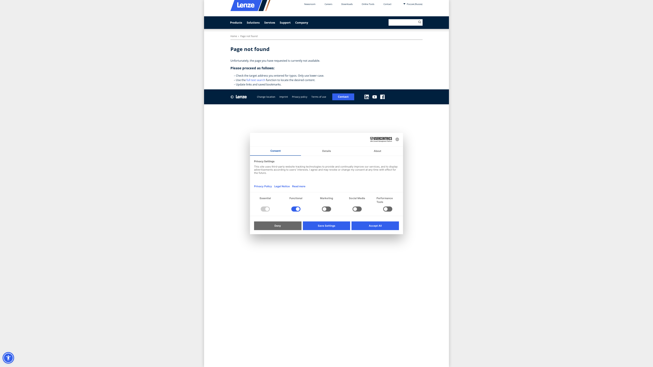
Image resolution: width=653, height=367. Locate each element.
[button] (8, 358)
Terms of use (318, 96)
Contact (387, 4)
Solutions (253, 22)
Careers (328, 4)
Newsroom (309, 4)
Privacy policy (299, 96)
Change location (266, 96)
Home (233, 36)
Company (301, 22)
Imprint (283, 96)
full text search (255, 80)
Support (285, 22)
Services (269, 22)
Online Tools (368, 4)
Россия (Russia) (414, 4)
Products (236, 22)
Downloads (347, 4)
